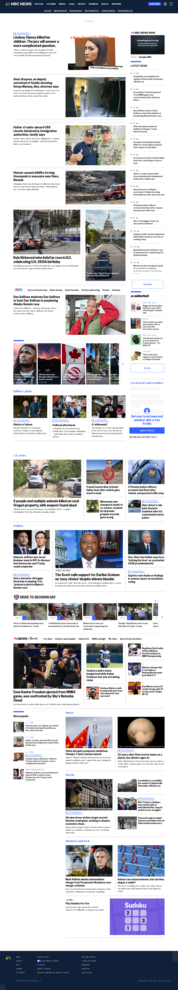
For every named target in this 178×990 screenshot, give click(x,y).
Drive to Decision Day (37, 290)
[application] (95, 187)
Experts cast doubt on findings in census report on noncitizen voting (145, 578)
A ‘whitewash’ (100, 424)
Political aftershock (64, 425)
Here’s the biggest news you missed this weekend (146, 222)
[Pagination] (155, 601)
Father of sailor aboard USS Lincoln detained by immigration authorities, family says (35, 130)
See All (147, 368)
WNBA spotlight (99, 638)
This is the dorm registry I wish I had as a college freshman (153, 356)
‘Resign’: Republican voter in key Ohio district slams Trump (133, 624)
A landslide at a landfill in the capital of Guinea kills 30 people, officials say (148, 79)
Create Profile (147, 430)
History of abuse (22, 424)
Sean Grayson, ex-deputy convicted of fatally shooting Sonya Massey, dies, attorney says (36, 82)
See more (147, 284)
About (18, 957)
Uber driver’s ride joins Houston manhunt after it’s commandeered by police (153, 511)
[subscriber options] (165, 4)
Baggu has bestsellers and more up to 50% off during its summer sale (153, 309)
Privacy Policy (43, 957)
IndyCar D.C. (83, 638)
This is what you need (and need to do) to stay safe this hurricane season (152, 325)
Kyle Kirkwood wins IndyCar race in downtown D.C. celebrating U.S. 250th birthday (148, 252)
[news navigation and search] (171, 3)
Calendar (116, 290)
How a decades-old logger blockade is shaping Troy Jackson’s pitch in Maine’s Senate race (28, 582)
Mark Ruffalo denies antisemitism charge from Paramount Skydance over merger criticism (88, 882)
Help (18, 965)
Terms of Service (44, 969)
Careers (19, 969)
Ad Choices (20, 973)
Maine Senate (56, 290)
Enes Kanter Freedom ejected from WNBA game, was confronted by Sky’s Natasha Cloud (147, 96)
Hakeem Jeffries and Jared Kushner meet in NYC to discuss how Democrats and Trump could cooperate (31, 561)
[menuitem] (39, 4)
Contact (19, 961)
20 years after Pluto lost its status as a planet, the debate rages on (140, 756)
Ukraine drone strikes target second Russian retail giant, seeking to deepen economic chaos (88, 820)
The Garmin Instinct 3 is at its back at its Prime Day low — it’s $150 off (153, 342)
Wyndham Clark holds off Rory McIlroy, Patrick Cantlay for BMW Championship (152, 652)
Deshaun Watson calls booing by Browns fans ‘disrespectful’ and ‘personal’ (111, 691)
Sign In (154, 437)
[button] (72, 4)
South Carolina (72, 290)
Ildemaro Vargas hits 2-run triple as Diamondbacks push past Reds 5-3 (152, 671)
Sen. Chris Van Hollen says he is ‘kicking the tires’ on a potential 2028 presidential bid (146, 560)
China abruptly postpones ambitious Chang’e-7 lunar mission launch (145, 129)
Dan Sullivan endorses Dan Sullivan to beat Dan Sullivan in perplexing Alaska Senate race (36, 300)
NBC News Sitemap (88, 957)
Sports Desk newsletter (131, 638)
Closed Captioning (89, 961)
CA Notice (41, 965)
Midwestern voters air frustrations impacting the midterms (95, 626)
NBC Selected (87, 973)
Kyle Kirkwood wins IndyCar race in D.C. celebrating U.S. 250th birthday (42, 259)
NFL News (112, 638)
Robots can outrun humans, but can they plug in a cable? (141, 880)
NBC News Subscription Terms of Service (53, 973)
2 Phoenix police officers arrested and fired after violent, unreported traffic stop (148, 208)
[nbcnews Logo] (8, 957)
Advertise (86, 969)
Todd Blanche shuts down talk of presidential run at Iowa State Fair (63, 624)
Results (105, 290)
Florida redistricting (90, 290)
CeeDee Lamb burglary (65, 638)
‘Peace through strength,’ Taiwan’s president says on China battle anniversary (151, 820)
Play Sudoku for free (77, 903)
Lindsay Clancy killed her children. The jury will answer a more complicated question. (36, 41)
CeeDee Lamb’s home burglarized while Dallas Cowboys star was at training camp (148, 237)
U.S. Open (47, 638)
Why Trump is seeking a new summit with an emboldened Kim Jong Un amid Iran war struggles (150, 805)
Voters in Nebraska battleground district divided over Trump (28, 624)
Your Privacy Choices (50, 961)
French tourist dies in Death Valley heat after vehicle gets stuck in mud (149, 160)
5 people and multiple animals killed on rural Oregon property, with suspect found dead (147, 145)
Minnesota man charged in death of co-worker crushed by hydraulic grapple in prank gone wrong (148, 269)
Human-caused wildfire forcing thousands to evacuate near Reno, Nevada (36, 176)
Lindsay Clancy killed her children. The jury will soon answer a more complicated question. (41, 761)
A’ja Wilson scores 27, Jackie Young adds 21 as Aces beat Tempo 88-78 (152, 690)
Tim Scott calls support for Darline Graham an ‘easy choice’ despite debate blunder (87, 576)
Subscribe (86, 965)
